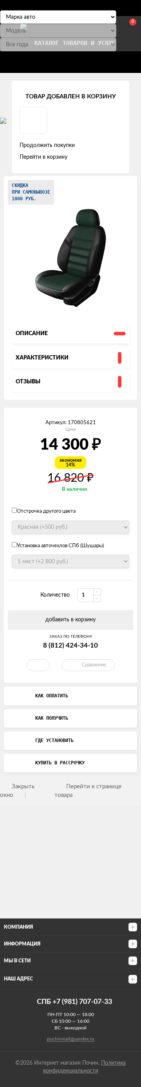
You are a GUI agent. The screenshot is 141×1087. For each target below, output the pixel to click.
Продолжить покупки (47, 145)
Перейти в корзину (43, 157)
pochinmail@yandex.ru (70, 1038)
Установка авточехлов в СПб (96, 60)
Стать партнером (38, 60)
